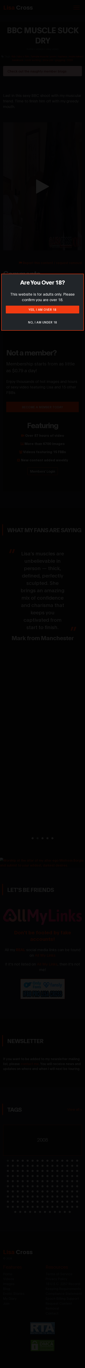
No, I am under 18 (42, 322)
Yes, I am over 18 (42, 309)
